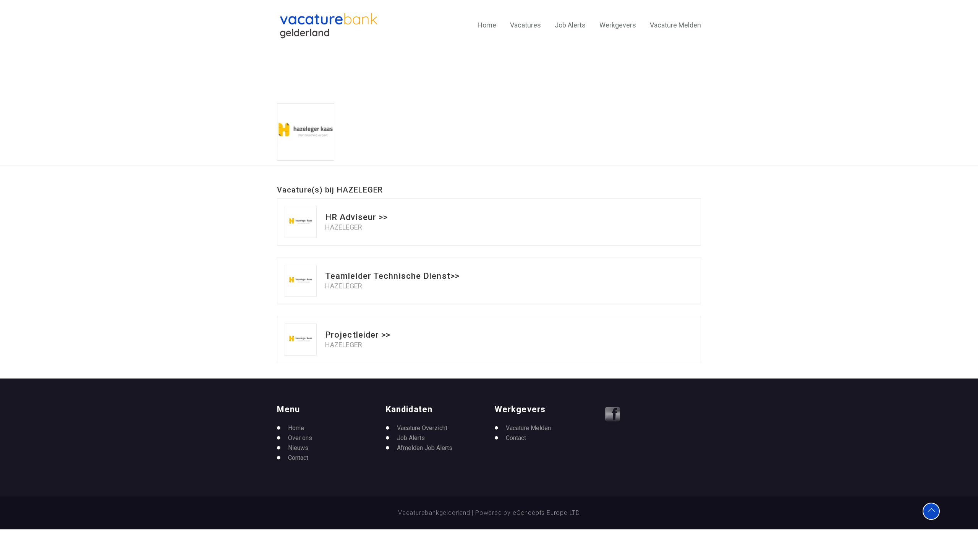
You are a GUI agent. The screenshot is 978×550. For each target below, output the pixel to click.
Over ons (300, 438)
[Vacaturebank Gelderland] (328, 25)
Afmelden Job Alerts (424, 447)
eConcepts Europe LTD (546, 512)
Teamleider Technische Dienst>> (392, 276)
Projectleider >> (358, 335)
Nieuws (298, 447)
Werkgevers (617, 25)
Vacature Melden (675, 25)
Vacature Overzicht (422, 428)
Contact (298, 457)
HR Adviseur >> (356, 217)
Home (487, 25)
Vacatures (525, 25)
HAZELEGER (343, 227)
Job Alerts (570, 25)
